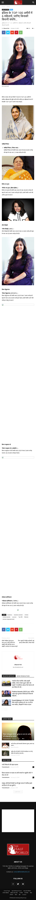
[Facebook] (13, 884)
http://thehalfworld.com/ (18, 667)
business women (18, 614)
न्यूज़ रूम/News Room (17, 891)
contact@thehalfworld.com (21, 872)
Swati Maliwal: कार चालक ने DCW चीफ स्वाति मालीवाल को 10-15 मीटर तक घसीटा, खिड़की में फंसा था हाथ (23, 702)
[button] (33, 2)
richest (26, 614)
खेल (19, 894)
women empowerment (8, 619)
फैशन (16, 894)
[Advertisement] (18, 91)
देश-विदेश (26, 892)
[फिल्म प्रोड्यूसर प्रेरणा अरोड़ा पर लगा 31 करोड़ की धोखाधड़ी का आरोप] (18, 731)
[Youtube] (23, 884)
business (9, 614)
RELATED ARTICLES (8, 676)
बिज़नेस (8, 7)
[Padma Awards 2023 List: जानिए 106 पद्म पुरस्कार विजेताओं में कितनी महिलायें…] (6, 694)
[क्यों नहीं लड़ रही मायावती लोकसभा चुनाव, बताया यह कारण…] (5, 745)
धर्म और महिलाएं (6, 892)
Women (26, 617)
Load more (17, 792)
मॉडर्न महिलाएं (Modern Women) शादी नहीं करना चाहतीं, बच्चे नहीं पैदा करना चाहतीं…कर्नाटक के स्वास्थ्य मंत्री (9, 643)
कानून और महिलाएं (27, 891)
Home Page (7, 891)
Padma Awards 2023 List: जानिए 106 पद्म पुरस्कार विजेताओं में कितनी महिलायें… (23, 694)
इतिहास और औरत (5, 9)
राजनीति (21, 892)
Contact (24, 894)
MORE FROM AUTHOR (23, 676)
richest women (6, 617)
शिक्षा (31, 892)
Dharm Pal (6, 28)
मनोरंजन (11, 894)
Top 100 (20, 617)
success (14, 617)
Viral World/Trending (6, 685)
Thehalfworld (7, 738)
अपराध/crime (4, 704)
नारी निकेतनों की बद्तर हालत (10, 765)
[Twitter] (18, 884)
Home (3, 7)
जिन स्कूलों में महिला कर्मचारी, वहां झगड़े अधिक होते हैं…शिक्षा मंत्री (26, 641)
